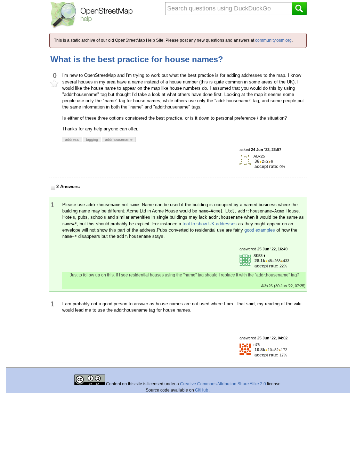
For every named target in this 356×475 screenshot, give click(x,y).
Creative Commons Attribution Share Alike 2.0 (223, 383)
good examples (259, 230)
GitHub (202, 390)
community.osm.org (273, 40)
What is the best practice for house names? (136, 59)
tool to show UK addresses (210, 223)
